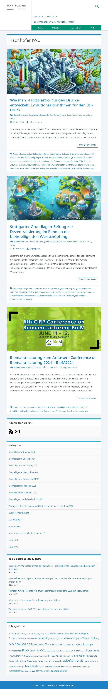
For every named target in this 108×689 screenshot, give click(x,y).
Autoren (76, 28)
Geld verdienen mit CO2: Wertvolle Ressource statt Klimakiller (39, 609)
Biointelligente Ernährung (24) (23, 465)
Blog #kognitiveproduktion (56, 157)
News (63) (13, 540)
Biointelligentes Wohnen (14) (22, 492)
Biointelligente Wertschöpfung (82, 638)
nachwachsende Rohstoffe (71, 168)
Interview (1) (15, 526)
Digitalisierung (65, 651)
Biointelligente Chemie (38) (22, 452)
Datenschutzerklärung (62, 685)
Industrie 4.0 (68, 656)
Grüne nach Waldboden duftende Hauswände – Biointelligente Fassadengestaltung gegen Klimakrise (52, 568)
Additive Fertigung (20, 154)
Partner (38, 16)
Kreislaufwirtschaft (71, 660)
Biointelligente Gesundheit (62, 634)
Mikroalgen (20, 667)
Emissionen (75, 651)
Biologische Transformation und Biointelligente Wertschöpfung (66, 115)
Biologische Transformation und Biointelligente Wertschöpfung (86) (41, 506)
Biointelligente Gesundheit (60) (23, 472)
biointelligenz (55, 154)
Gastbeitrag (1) (16, 519)
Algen (31, 634)
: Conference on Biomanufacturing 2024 (30, 407)
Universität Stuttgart (75, 667)
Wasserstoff (15, 671)
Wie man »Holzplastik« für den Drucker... (51, 53)
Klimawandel (14, 661)
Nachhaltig (40, 168)
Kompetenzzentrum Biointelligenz (54, 22)
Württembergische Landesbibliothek (50, 671)
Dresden (87, 161)
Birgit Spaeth (35, 249)
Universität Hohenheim (60, 667)
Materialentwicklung (85, 165)
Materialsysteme (17, 168)
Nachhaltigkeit (52, 168)
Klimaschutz (91, 656)
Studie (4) (13, 546)
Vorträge (86, 666)
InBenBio (59, 655)
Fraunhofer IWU (47, 165)
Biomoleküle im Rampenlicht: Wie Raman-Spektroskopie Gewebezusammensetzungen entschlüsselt (50, 580)
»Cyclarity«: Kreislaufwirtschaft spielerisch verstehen (34, 600)
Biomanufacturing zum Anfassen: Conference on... (51, 310)
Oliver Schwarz (36, 122)
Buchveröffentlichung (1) (20, 513)
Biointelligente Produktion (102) (24, 479)
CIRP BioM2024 (78, 157)
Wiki (92, 28)
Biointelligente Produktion (24, 367)
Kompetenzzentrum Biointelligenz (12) (27, 533)
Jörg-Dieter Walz (70, 367)
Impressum (38, 685)
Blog (40, 28)
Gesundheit (28, 656)
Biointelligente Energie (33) (22, 458)
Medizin (12, 666)
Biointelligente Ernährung (42, 634)
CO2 (43, 650)
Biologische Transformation (73, 154)
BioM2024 (89, 154)
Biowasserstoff (15, 650)
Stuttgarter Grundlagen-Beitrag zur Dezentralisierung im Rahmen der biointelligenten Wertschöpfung (41, 231)
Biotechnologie (84, 644)
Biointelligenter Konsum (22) (22, 485)
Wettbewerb (26, 671)
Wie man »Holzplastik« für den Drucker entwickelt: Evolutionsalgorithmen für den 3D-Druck (51, 105)
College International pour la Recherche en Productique (51, 292)
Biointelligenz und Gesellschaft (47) (26, 499)
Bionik (74, 645)
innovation (79, 655)
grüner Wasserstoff (40, 656)
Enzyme (13, 165)
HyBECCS (51, 656)
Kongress (71, 165)
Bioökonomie (31, 650)
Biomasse (67, 645)
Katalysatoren (61, 165)
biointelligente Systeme (39, 154)
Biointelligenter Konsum (28, 639)
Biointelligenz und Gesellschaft (26, 115)
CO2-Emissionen (52, 651)
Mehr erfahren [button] (87, 145)
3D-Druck (12, 634)
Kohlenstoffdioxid (26, 661)
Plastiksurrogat (89, 168)
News (12, 118)
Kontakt (52, 16)
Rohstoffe (48, 667)
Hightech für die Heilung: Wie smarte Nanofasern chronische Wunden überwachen (49, 591)
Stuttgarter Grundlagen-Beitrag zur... (51, 179)
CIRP (69, 157)
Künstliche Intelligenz (91, 661)
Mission (56, 28)
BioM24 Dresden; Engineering (22, 157)
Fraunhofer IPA (33, 165)
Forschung (22, 165)
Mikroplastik (30, 168)
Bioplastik (40, 157)
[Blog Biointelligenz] (17, 7)
